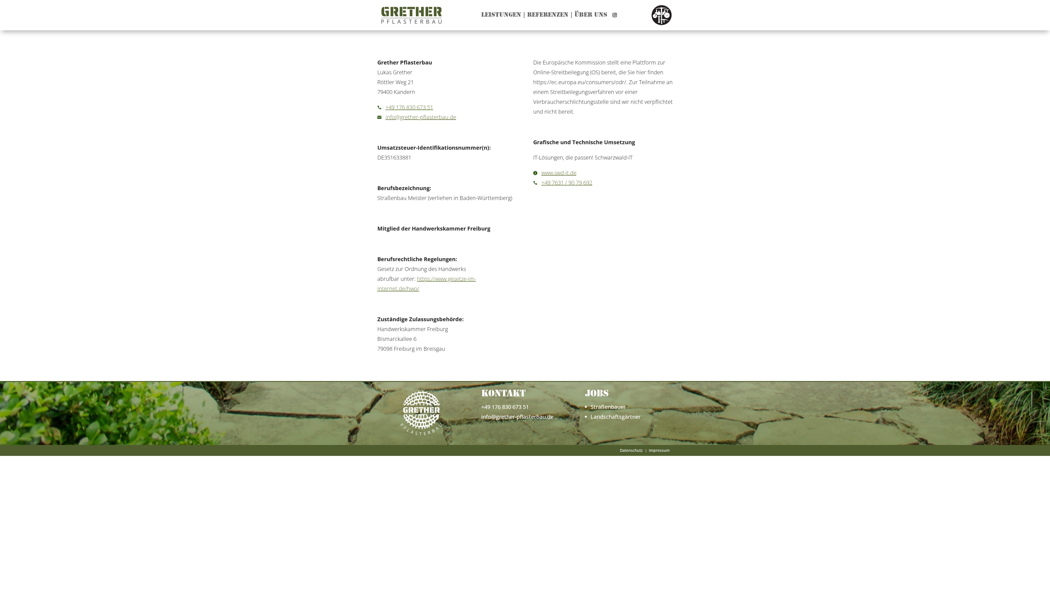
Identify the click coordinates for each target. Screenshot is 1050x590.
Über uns (590, 16)
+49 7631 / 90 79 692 (566, 182)
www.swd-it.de (558, 172)
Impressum (659, 451)
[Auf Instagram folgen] (614, 15)
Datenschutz (631, 451)
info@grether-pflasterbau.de (421, 117)
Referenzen (547, 16)
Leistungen (501, 16)
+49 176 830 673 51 (409, 107)
